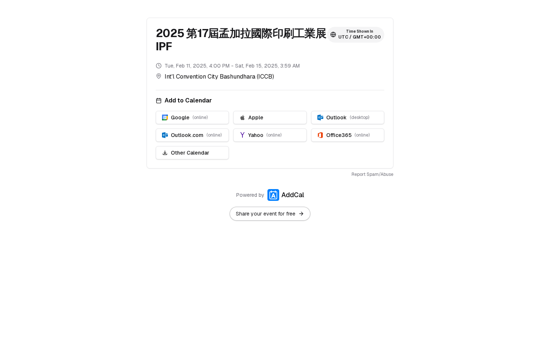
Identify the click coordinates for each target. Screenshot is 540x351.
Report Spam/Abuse (372, 174)
